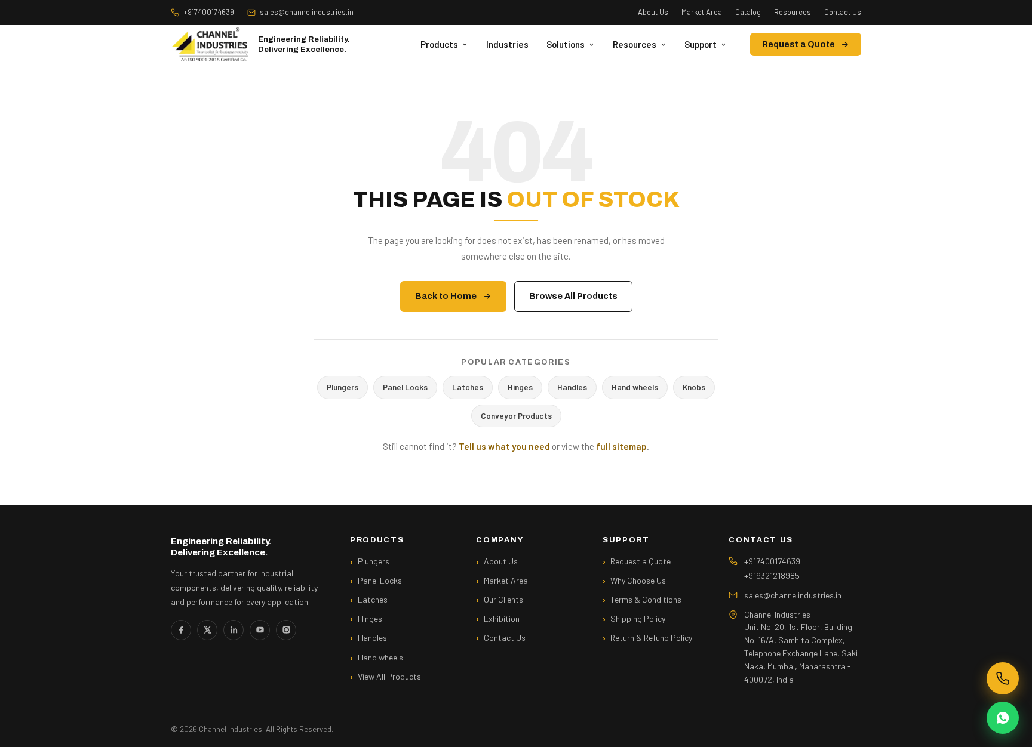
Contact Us (842, 12)
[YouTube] (260, 630)
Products (439, 44)
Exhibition (502, 618)
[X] (207, 630)
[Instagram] (286, 630)
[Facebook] (181, 630)
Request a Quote (798, 44)
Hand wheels (635, 387)
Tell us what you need (504, 446)
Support (700, 44)
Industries (507, 44)
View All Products (389, 676)
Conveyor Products (516, 415)
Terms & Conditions (645, 599)
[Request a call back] (1003, 678)
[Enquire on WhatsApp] (1003, 718)
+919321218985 (772, 575)
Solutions (565, 44)
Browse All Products (573, 296)
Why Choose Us (638, 580)
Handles (572, 387)
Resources (792, 12)
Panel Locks (405, 387)
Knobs (694, 387)
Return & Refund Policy (651, 637)
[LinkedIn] (233, 630)
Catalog (748, 12)
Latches (467, 387)
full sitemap (621, 446)
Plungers (342, 387)
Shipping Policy (637, 618)
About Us (653, 12)
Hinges (520, 387)
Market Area (701, 12)
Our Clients (503, 599)
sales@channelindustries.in (307, 12)
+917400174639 (208, 12)
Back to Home (446, 296)
